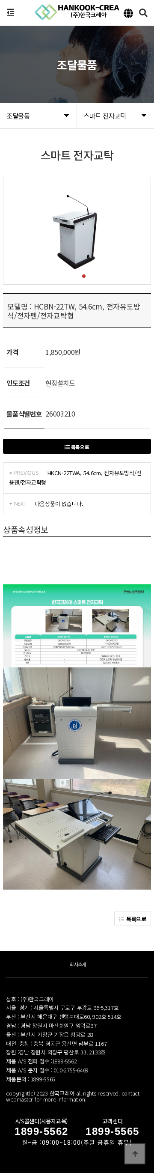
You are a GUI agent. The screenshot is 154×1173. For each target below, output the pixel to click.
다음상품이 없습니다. (59, 504)
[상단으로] (134, 1153)
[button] (70, 276)
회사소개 (78, 964)
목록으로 (79, 446)
